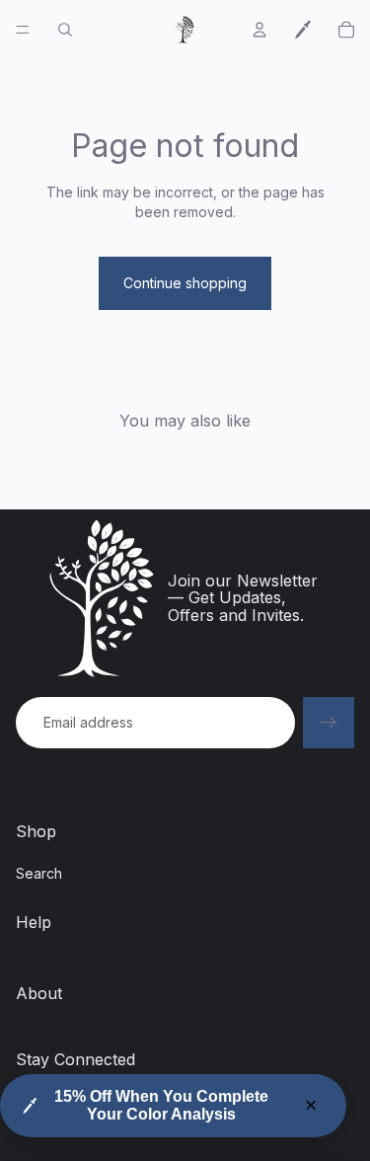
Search (39, 873)
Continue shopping (185, 282)
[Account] (259, 29)
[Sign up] (328, 722)
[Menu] (22, 29)
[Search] (65, 29)
